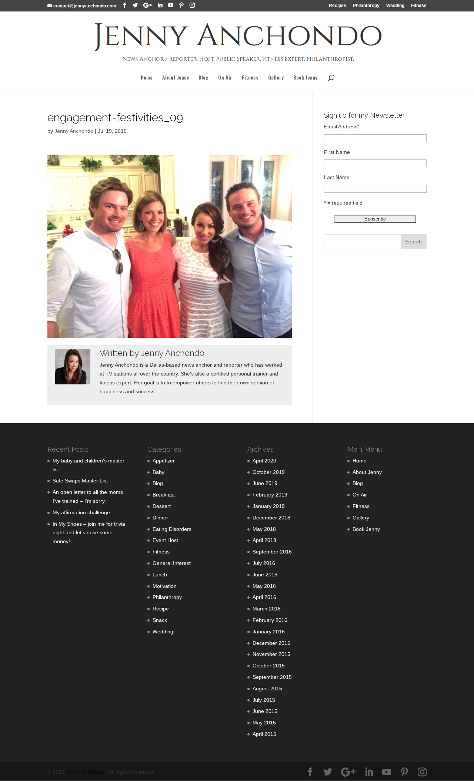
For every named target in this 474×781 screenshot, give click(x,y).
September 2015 (272, 677)
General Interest (172, 563)
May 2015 (264, 723)
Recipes (337, 5)
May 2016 (264, 586)
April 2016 (264, 597)
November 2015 (271, 654)
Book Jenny (305, 78)
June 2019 (265, 483)
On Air (225, 78)
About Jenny (175, 78)
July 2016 (264, 563)
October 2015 (269, 666)
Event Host (165, 540)
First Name (337, 152)
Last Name (337, 177)
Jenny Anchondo (73, 131)
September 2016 (272, 552)
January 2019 (269, 506)
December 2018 (271, 518)
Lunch (160, 575)
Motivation (165, 586)
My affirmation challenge (81, 512)
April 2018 (264, 540)
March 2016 (267, 609)
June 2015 (265, 711)
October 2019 (269, 472)
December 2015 (271, 643)
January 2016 (269, 631)
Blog (203, 78)
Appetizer (164, 461)
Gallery (276, 78)
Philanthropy (366, 5)
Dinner (160, 518)
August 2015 (267, 688)
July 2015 (264, 700)
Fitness (419, 5)
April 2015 (264, 734)
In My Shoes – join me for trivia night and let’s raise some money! (89, 533)
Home (147, 78)
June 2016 (265, 575)
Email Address (341, 126)
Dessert (162, 506)
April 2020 (264, 461)
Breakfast (164, 495)
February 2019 (270, 495)
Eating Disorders (172, 529)
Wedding (395, 5)
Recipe (161, 609)
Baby (158, 472)
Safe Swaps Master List (80, 481)
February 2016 (270, 620)
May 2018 (264, 529)
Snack (160, 620)
